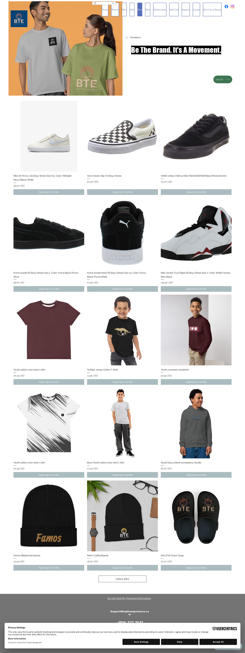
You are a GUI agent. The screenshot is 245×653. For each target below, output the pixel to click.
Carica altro (122, 578)
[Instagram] (232, 6)
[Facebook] (226, 6)
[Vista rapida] (48, 136)
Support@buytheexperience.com (129, 613)
